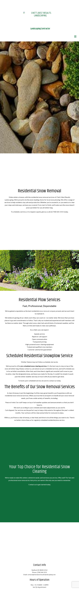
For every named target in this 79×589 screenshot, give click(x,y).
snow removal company (47, 311)
